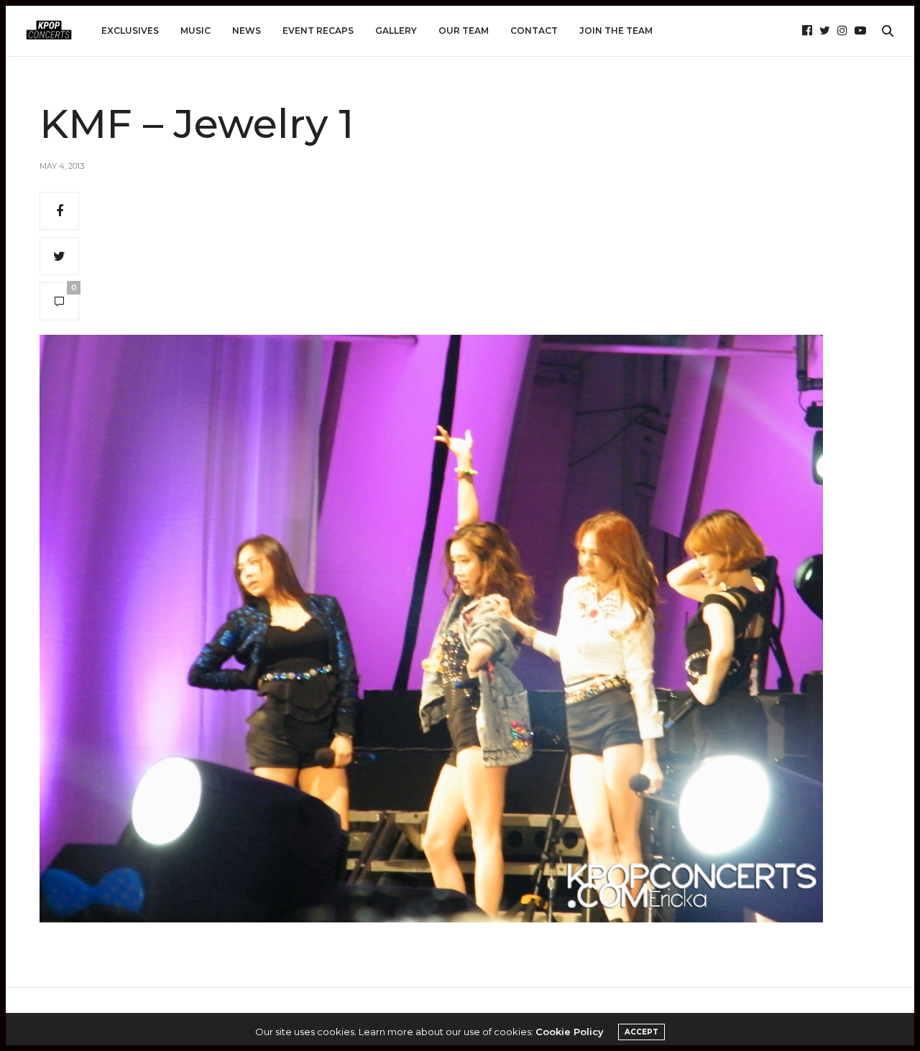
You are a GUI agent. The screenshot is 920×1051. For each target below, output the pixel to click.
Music (195, 30)
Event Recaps (318, 30)
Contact (534, 30)
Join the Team (616, 30)
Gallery (396, 30)
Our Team (463, 30)
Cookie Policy (569, 1031)
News (246, 30)
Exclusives (130, 30)
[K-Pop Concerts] (49, 31)
